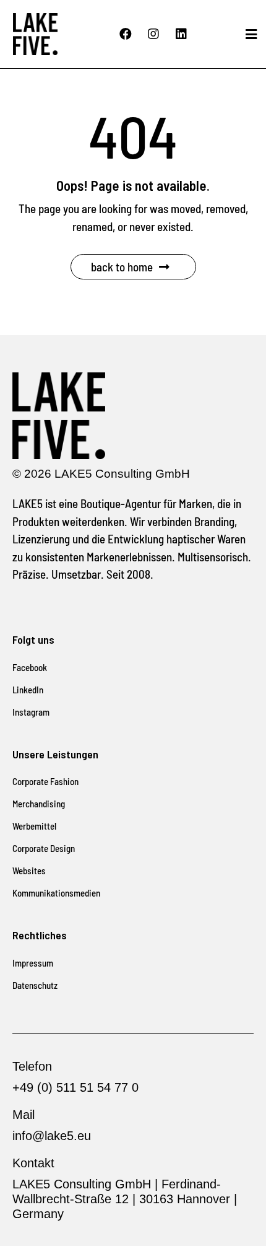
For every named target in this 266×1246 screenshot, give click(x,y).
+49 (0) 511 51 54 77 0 (75, 1087)
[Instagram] (153, 34)
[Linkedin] (181, 34)
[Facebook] (125, 34)
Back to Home (122, 267)
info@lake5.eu (51, 1136)
